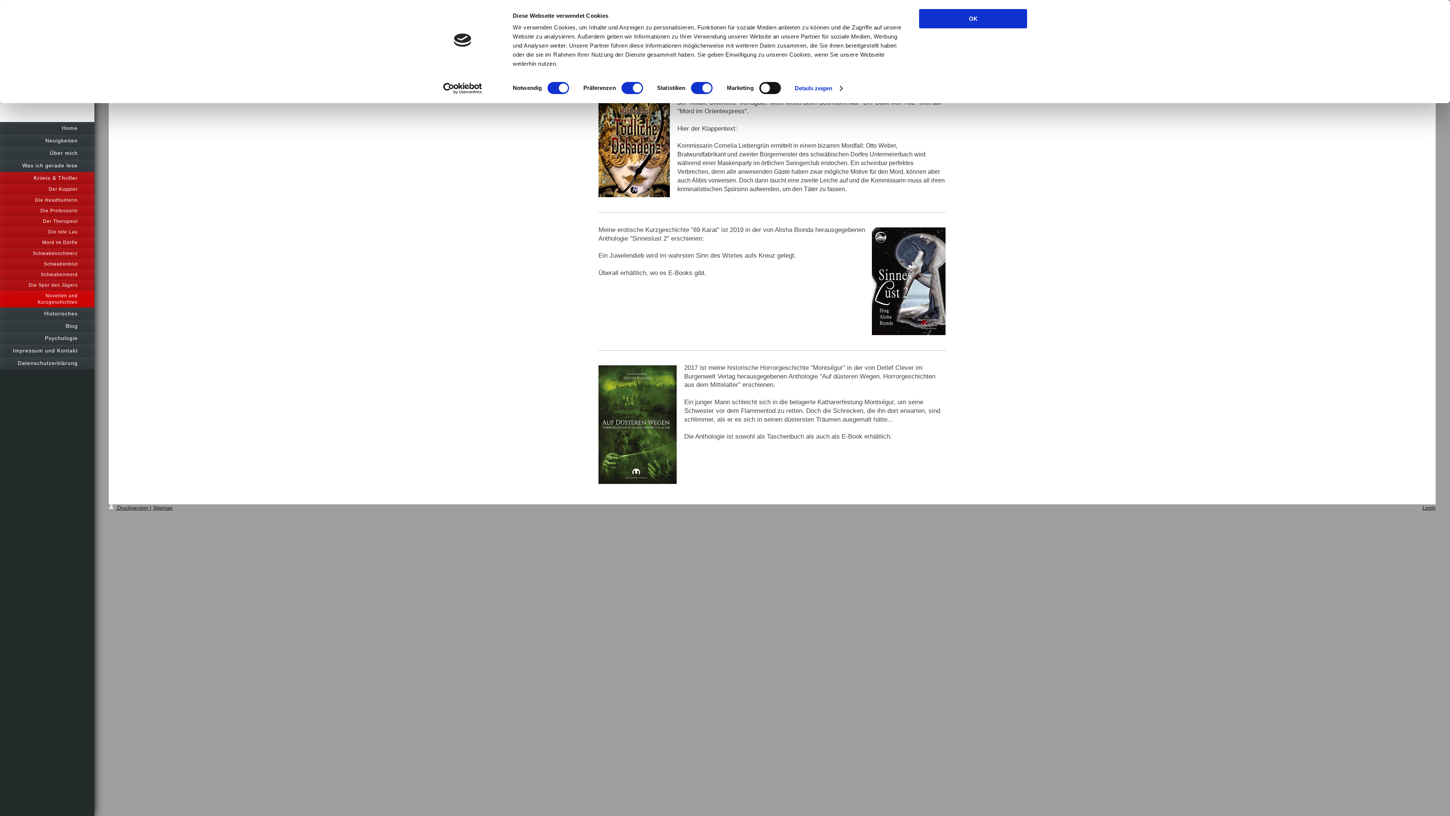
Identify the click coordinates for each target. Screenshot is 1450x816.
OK (973, 18)
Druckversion (133, 508)
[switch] (632, 88)
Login (1429, 508)
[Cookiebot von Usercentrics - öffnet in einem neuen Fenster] (463, 88)
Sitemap (163, 508)
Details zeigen (813, 88)
